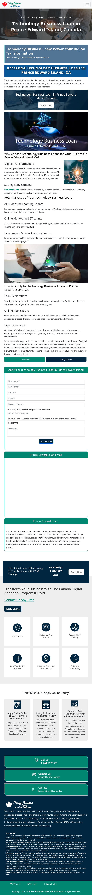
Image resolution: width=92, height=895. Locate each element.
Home (23, 17)
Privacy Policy (50, 884)
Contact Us (25, 359)
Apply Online (66, 359)
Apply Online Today (49, 777)
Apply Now (76, 572)
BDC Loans (32, 884)
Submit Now (46, 441)
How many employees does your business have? (29, 409)
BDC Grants (15, 884)
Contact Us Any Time (19, 600)
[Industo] (11, 4)
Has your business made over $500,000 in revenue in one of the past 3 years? (41, 418)
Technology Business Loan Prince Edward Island (50, 17)
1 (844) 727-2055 (49, 763)
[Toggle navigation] (87, 4)
